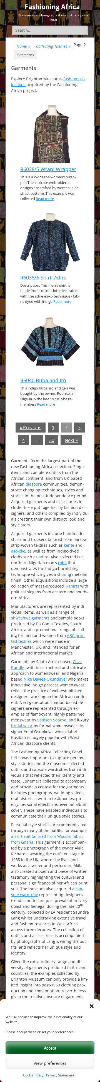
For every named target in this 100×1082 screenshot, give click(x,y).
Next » (71, 440)
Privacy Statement (60, 1075)
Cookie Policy (33, 1075)
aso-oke (18, 551)
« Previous (30, 427)
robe (62, 562)
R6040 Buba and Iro (43, 380)
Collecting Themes (53, 46)
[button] (91, 1006)
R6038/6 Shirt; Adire (43, 277)
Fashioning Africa (52, 7)
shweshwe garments (30, 618)
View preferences (50, 1063)
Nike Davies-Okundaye (45, 679)
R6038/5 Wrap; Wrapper (48, 169)
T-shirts (72, 586)
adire (43, 556)
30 (51, 440)
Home (23, 46)
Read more (45, 198)
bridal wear (21, 725)
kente (69, 545)
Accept (50, 1048)
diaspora (34, 484)
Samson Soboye (51, 720)
